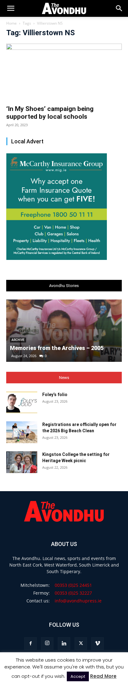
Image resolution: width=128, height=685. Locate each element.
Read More (103, 676)
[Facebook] (30, 643)
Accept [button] (78, 676)
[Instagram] (47, 643)
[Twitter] (81, 643)
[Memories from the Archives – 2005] (64, 330)
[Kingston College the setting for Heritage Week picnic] (21, 462)
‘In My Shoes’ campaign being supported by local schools (50, 112)
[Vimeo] (97, 643)
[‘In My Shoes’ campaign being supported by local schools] (64, 72)
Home (11, 23)
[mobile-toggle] (11, 8)
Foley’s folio (54, 394)
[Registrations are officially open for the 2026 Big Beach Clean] (21, 432)
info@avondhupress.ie (78, 601)
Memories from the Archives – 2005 (56, 348)
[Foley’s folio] (21, 402)
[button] (119, 8)
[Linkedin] (64, 643)
